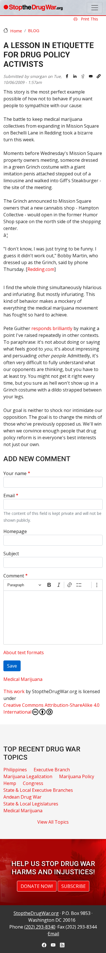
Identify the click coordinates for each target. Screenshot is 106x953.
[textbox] (53, 618)
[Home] (33, 7)
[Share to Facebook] (67, 76)
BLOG (33, 30)
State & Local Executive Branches (38, 790)
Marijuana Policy (76, 776)
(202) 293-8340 (39, 927)
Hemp (9, 783)
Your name (15, 473)
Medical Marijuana (22, 679)
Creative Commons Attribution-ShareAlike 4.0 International (51, 708)
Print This (89, 19)
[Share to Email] (91, 76)
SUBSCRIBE (73, 886)
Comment (13, 576)
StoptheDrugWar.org (36, 913)
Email (9, 495)
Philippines (15, 769)
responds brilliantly (51, 328)
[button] (98, 76)
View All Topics (53, 822)
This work (14, 691)
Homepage (15, 531)
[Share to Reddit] (83, 76)
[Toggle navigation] (95, 7)
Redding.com (40, 269)
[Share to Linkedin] (75, 76)
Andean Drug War (22, 797)
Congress (33, 783)
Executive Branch (52, 769)
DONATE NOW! (37, 886)
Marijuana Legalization (27, 776)
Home (16, 31)
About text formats (23, 652)
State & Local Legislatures (30, 804)
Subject (11, 553)
